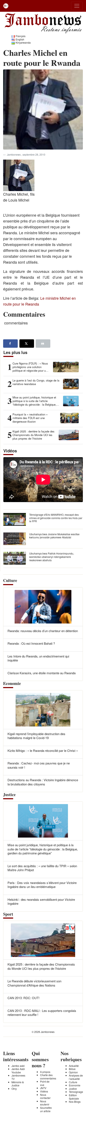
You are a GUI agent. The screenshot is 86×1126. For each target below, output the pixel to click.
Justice (73, 1088)
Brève (72, 1069)
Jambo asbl (18, 1065)
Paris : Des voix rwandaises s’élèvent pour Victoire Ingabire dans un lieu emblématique (42, 884)
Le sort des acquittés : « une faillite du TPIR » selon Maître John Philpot (42, 868)
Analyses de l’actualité (76, 1077)
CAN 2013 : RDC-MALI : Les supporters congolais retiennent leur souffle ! (42, 1012)
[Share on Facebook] (10, 343)
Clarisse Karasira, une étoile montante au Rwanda (42, 673)
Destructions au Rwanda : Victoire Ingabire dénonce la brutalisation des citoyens (43, 782)
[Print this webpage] (43, 343)
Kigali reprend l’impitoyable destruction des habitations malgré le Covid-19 (36, 736)
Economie (74, 1085)
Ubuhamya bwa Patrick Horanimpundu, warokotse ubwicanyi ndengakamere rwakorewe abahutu (51, 557)
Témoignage (76, 1091)
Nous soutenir (44, 1102)
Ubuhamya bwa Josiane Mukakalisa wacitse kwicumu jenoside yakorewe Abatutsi (54, 535)
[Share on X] (26, 343)
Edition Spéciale (74, 1096)
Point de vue (44, 1083)
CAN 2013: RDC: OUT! (23, 998)
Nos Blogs (75, 1101)
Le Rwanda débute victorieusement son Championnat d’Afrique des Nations (34, 983)
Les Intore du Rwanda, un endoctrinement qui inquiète (38, 658)
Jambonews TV (18, 1077)
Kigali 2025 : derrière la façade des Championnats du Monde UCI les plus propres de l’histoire (41, 966)
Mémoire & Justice (17, 1083)
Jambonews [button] (14, 154)
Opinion (73, 1072)
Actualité (74, 1065)
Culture (73, 1082)
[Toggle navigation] (77, 6)
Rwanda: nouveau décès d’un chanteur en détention (43, 631)
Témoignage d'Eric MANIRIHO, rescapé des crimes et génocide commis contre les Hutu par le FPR (55, 518)
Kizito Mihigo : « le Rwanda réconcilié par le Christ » (43, 750)
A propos (45, 1072)
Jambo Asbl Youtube (18, 1070)
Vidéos (44, 1091)
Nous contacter (45, 1096)
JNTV (43, 1088)
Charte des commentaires (48, 1076)
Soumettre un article (46, 1109)
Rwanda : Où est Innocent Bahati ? (31, 643)
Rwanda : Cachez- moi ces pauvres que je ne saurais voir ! (39, 765)
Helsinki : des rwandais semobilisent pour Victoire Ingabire (41, 901)
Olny (14, 1088)
